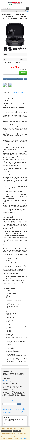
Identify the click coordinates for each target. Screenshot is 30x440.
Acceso (12, 11)
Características (6, 92)
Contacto (20, 11)
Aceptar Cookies (16, 430)
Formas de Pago (20, 411)
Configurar (4, 430)
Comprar (23, 72)
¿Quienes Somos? (6, 412)
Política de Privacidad (5, 397)
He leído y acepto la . (12, 400)
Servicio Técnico (19, 412)
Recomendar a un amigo (17, 92)
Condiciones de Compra (7, 411)
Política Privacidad (6, 409)
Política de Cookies (22, 438)
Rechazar (10, 430)
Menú (5, 11)
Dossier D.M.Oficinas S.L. (8, 414)
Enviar (19, 404)
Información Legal (20, 408)
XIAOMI (17, 54)
